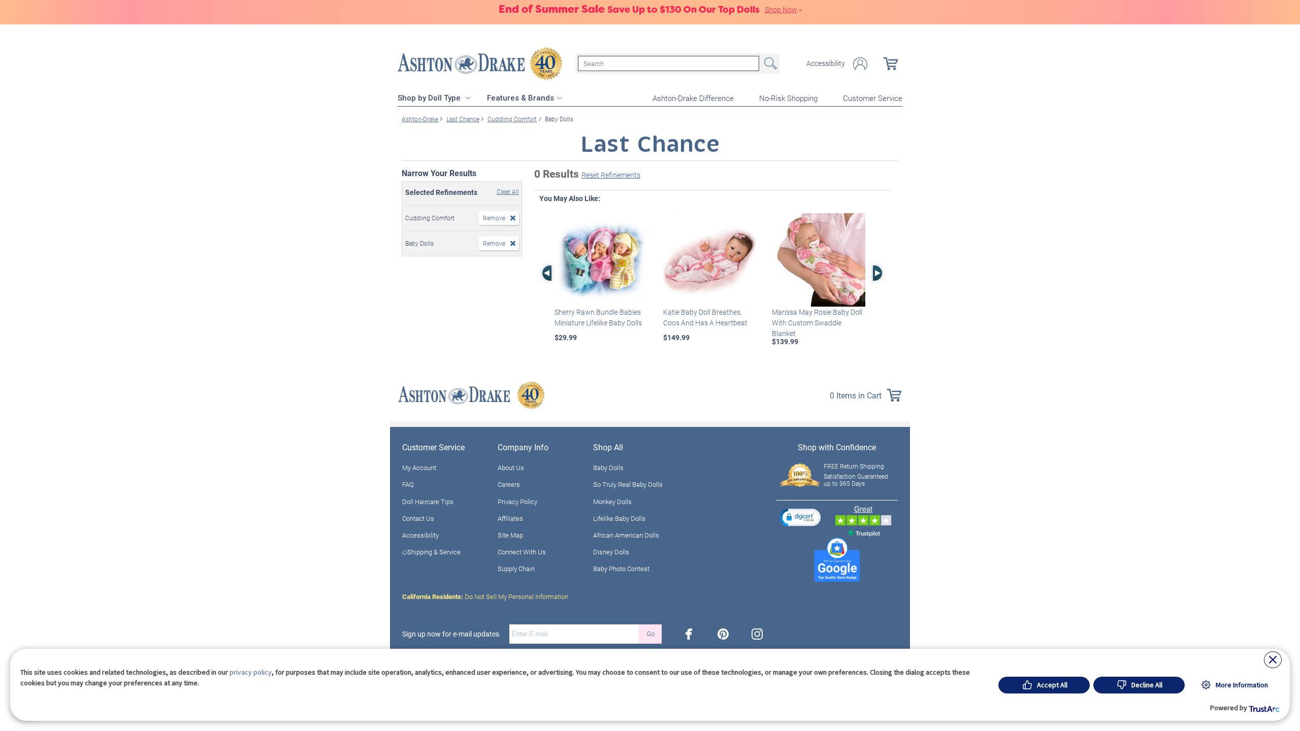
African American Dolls (626, 535)
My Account (419, 467)
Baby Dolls (608, 467)
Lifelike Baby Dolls (619, 518)
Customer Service (872, 98)
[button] (800, 517)
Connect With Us (522, 551)
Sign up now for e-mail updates (450, 634)
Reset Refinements (610, 175)
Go (650, 633)
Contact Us (418, 518)
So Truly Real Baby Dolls (628, 484)
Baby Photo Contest (621, 568)
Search (769, 63)
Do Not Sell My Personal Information (485, 596)
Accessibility (825, 63)
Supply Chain (516, 568)
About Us (511, 467)
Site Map (510, 535)
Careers (509, 484)
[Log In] (860, 63)
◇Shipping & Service (431, 551)
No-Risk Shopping (788, 98)
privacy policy (251, 672)
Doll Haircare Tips (427, 501)
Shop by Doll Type (430, 98)
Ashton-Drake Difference (693, 98)
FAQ (408, 484)
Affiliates (510, 518)
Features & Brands (520, 98)
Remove (494, 218)
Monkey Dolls (612, 501)
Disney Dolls (611, 551)
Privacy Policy (517, 501)
